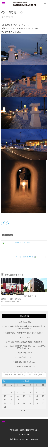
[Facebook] (3, 223)
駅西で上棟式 (25, 337)
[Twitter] (8, 223)
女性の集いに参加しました (25, 362)
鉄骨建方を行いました (25, 357)
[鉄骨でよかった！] (35, 285)
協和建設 (13, 439)
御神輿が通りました (25, 353)
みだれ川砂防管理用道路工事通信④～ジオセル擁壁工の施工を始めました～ (25, 347)
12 (18, 396)
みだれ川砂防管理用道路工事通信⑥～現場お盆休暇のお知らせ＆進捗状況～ (25, 327)
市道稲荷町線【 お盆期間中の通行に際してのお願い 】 (25, 333)
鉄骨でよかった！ (31, 296)
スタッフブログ (7, 235)
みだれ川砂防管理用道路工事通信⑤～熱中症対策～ (25, 342)
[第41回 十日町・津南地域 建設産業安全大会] (12, 286)
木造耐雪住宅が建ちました (25, 366)
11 (11, 396)
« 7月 (23, 410)
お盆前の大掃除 (25, 322)
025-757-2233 (25, 435)
